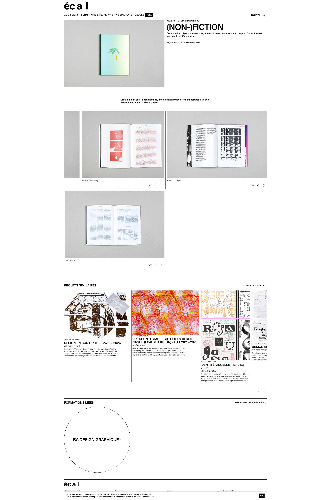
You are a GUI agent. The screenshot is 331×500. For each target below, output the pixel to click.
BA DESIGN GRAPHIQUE (188, 21)
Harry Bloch (195, 43)
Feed (149, 14)
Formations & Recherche (97, 14)
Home (76, 6)
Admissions (71, 14)
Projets (171, 21)
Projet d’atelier (173, 43)
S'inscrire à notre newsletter (72, 491)
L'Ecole (139, 14)
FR (253, 15)
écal (71, 484)
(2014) (182, 43)
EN (257, 15)
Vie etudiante (123, 14)
